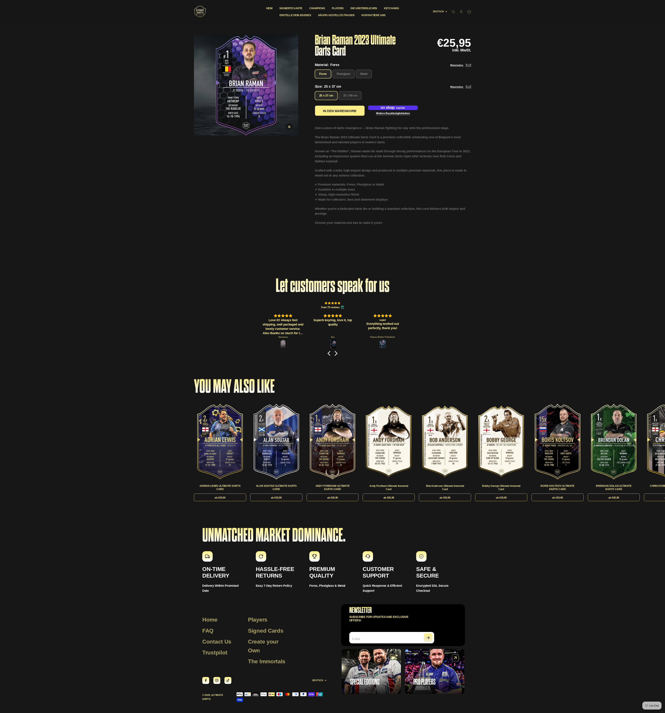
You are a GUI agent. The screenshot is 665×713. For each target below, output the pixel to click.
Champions (317, 8)
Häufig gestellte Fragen (336, 15)
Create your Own (263, 646)
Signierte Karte (290, 8)
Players (338, 8)
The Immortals (266, 661)
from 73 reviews (330, 307)
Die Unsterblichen (364, 8)
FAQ (208, 631)
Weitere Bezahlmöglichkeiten (393, 113)
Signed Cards (265, 631)
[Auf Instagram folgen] (216, 680)
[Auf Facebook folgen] (205, 680)
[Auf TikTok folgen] (227, 680)
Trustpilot (214, 652)
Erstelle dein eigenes (295, 15)
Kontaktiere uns (373, 15)
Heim (269, 8)
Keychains (391, 8)
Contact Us (216, 642)
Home (210, 620)
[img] (332, 303)
